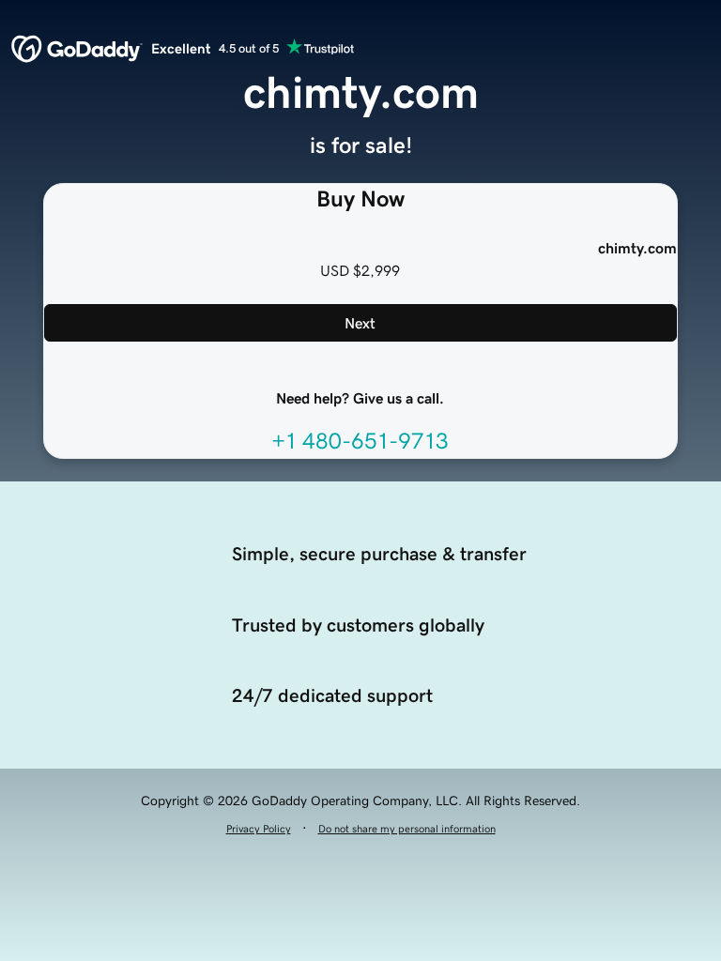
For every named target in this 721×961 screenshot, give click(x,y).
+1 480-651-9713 (360, 441)
